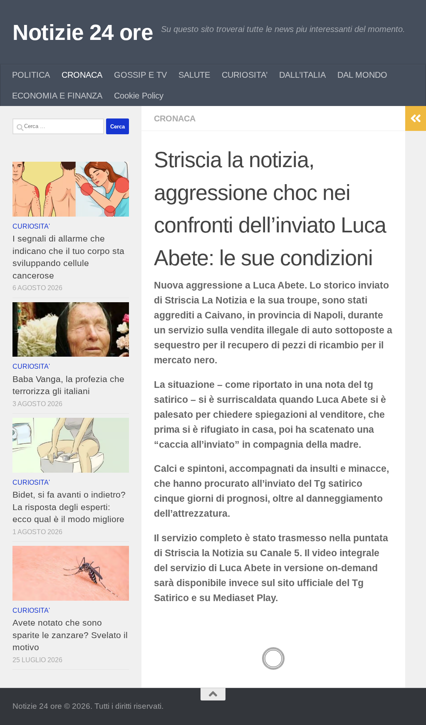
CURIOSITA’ (244, 74)
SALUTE (194, 74)
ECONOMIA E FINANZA (57, 95)
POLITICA (31, 74)
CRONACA (82, 74)
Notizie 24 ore (82, 32)
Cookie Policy (138, 95)
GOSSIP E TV (140, 74)
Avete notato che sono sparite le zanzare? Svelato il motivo (70, 635)
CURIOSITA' (31, 226)
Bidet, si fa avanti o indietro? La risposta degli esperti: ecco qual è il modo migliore (69, 507)
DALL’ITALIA (302, 74)
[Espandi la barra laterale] (415, 118)
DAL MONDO (362, 74)
